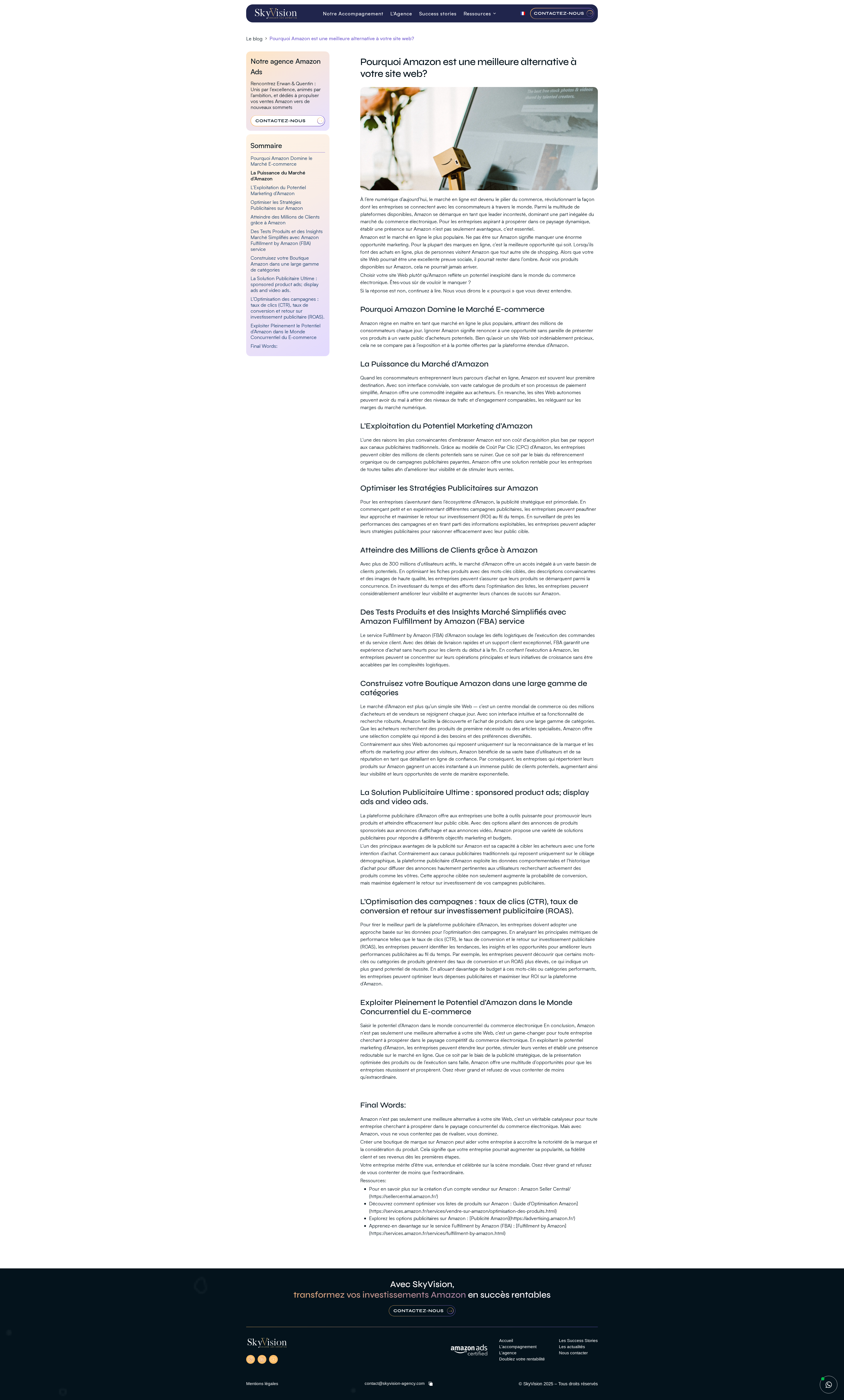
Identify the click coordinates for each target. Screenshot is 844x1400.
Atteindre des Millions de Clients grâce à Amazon (285, 220)
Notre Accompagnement (353, 13)
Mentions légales (262, 1384)
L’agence (508, 1353)
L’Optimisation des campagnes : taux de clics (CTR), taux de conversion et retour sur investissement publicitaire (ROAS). (287, 308)
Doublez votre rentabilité (522, 1359)
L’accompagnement (518, 1346)
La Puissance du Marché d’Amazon (278, 175)
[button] (478, 13)
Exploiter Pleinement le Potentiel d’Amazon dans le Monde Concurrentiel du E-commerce (285, 331)
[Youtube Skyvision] (273, 1359)
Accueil (506, 1340)
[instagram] (250, 1359)
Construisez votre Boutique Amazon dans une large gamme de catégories (285, 264)
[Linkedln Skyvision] (262, 1359)
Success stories (438, 13)
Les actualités (572, 1346)
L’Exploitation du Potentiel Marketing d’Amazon (278, 190)
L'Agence (401, 13)
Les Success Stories (578, 1340)
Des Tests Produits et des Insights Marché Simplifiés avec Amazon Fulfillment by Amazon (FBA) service (287, 240)
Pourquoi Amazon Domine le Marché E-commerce (281, 161)
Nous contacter (573, 1353)
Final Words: (264, 346)
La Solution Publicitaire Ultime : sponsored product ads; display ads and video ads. (284, 284)
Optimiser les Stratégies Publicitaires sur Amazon (277, 205)
